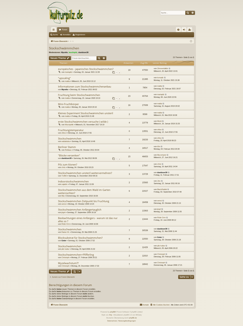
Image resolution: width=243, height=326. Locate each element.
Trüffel (64, 176)
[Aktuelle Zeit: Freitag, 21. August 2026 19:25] (191, 41)
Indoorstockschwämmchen (73, 181)
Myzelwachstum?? (68, 263)
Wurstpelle (69, 125)
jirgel (63, 212)
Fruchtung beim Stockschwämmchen (79, 95)
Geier (63, 241)
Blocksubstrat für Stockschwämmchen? (80, 237)
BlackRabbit (162, 189)
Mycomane (161, 155)
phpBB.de (133, 318)
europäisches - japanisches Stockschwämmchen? (85, 69)
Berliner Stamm (67, 147)
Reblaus (68, 150)
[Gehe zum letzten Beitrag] (170, 68)
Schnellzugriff (54, 30)
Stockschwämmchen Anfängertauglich (79, 209)
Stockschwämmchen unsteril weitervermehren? (85, 173)
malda (67, 81)
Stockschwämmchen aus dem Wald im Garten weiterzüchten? (84, 191)
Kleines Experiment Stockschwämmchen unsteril (85, 113)
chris (63, 167)
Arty (110, 315)
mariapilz (68, 72)
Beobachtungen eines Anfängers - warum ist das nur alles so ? (88, 219)
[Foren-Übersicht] (65, 12)
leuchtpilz (73, 52)
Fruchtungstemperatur (71, 130)
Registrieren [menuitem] (190, 30)
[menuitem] (178, 29)
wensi (63, 204)
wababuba (65, 141)
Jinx (159, 181)
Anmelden (67, 35)
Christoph (65, 257)
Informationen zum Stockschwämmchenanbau (84, 86)
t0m (158, 146)
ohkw (63, 133)
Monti (159, 121)
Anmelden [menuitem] (184, 30)
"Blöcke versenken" (69, 155)
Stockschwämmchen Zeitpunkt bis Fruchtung (83, 201)
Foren (64, 29)
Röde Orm (65, 224)
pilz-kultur (65, 249)
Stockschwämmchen (64, 48)
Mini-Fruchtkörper (68, 104)
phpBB (112, 312)
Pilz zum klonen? (67, 164)
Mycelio (64, 52)
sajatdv (64, 184)
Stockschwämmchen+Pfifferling (76, 254)
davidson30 (83, 52)
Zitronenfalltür (162, 68)
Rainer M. (65, 232)
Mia (62, 196)
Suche (55, 35)
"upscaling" (64, 78)
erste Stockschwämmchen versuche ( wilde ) (83, 121)
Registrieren (80, 35)
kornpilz (160, 78)
